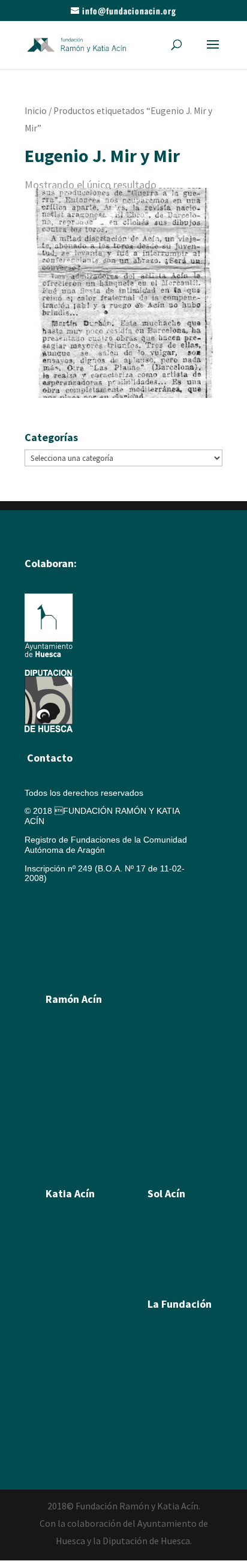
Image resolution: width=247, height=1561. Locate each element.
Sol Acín (162, 1370)
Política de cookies (64, 915)
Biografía (63, 1031)
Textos (58, 1327)
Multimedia (168, 1387)
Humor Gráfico (73, 1099)
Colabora (164, 1420)
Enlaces (162, 1404)
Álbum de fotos (74, 1149)
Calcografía (67, 1243)
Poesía (160, 1243)
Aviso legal (45, 896)
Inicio (36, 110)
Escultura (63, 1065)
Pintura (59, 1048)
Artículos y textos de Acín (93, 1115)
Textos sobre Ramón (85, 1132)
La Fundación (179, 1304)
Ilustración (65, 1082)
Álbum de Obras (76, 1166)
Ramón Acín (170, 1336)
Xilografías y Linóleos (86, 1260)
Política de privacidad (65, 952)
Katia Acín (70, 1193)
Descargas (167, 1437)
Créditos (40, 934)
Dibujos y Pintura (78, 1276)
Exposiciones (70, 1310)
